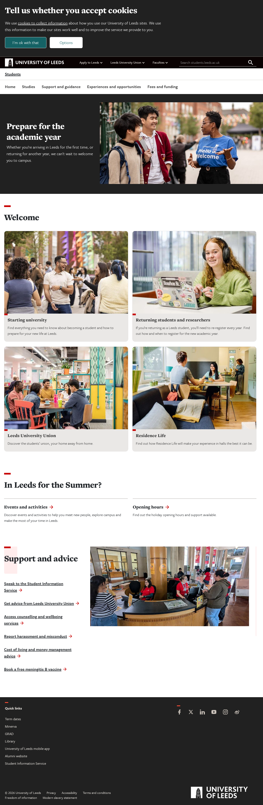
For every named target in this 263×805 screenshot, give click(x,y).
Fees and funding (163, 86)
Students (13, 74)
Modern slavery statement (60, 797)
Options (66, 42)
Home (10, 86)
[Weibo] (237, 712)
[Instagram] (225, 712)
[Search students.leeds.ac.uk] (251, 62)
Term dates (13, 718)
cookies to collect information (43, 23)
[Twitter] (191, 712)
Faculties (158, 62)
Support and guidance (61, 86)
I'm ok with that (26, 42)
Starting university (27, 320)
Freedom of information (21, 797)
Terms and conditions (97, 792)
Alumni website (16, 755)
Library (10, 741)
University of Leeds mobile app (27, 748)
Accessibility (69, 792)
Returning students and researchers (173, 320)
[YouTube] (214, 712)
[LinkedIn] (202, 712)
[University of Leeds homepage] (34, 62)
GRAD (9, 733)
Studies (28, 86)
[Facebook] (179, 712)
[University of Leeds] (224, 792)
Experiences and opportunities (114, 86)
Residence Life (151, 436)
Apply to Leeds (89, 62)
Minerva (11, 726)
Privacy (51, 792)
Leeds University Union (126, 62)
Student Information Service (25, 763)
